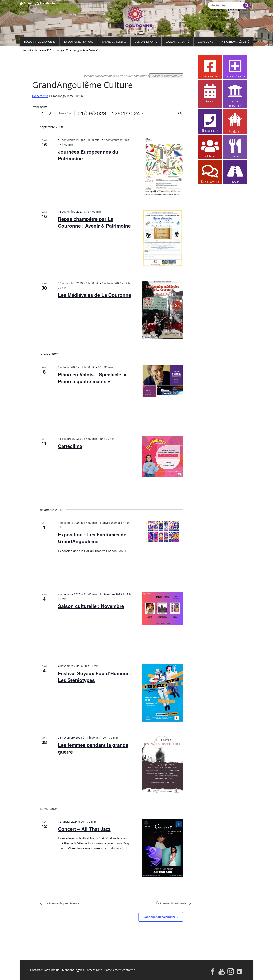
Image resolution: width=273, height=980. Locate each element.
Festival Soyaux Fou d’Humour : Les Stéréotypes (95, 676)
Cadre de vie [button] (205, 41)
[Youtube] (221, 972)
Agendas (210, 101)
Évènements (40, 96)
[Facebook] (212, 972)
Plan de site (47, 3)
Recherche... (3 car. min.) (225, 10)
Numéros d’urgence (235, 76)
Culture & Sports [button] (146, 41)
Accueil (28, 3)
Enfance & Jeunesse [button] (114, 41)
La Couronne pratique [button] (78, 41)
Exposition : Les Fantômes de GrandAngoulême (92, 538)
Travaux (235, 181)
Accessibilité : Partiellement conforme (111, 970)
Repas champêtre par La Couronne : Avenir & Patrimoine (94, 222)
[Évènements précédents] (42, 113)
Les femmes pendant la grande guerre (93, 748)
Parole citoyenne (210, 181)
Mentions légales (73, 970)
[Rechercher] (246, 5)
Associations (235, 131)
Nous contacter (210, 130)
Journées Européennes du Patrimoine (88, 155)
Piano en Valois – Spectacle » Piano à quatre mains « (92, 378)
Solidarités (209, 156)
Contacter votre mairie (44, 970)
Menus (235, 156)
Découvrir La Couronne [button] (39, 41)
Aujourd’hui (65, 113)
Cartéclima (70, 446)
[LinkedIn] (239, 972)
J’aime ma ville (210, 76)
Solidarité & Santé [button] (177, 41)
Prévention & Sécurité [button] (235, 41)
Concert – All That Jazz (84, 828)
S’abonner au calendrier (159, 917)
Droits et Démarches (235, 101)
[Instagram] (230, 972)
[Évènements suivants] (50, 113)
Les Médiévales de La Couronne (94, 294)
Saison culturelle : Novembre (91, 606)
